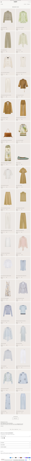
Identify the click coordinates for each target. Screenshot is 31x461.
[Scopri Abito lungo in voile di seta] (23, 334)
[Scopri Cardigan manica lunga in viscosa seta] (8, 311)
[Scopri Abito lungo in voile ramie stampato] (8, 288)
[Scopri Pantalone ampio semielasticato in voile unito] (23, 108)
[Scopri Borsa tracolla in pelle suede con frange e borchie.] (8, 130)
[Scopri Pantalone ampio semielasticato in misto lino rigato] (8, 221)
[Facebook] (1, 438)
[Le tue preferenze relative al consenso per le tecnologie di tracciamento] (29, 459)
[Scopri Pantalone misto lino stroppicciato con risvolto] (8, 85)
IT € (2, 451)
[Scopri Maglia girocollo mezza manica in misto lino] (23, 311)
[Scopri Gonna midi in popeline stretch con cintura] (8, 198)
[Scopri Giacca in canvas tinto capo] (8, 18)
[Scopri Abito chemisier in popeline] (23, 176)
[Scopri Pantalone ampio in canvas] (8, 40)
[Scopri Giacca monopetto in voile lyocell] (8, 108)
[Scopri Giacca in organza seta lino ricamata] (23, 288)
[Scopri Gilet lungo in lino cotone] (8, 401)
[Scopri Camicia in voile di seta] (23, 243)
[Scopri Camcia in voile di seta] (23, 40)
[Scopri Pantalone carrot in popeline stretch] (23, 221)
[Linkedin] (4, 438)
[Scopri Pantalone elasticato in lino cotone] (23, 401)
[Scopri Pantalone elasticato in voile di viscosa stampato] (8, 153)
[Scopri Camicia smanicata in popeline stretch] (23, 198)
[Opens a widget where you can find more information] (3, 460)
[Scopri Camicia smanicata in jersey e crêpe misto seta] (23, 63)
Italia (1, 451)
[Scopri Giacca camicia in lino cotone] (23, 379)
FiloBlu (12, 453)
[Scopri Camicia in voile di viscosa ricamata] (23, 18)
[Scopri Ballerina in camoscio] (23, 153)
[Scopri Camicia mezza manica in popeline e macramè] (8, 266)
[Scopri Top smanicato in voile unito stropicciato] (8, 243)
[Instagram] (2, 438)
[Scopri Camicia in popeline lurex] (8, 356)
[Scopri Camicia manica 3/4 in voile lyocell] (23, 85)
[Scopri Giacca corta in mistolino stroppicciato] (8, 63)
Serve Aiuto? (2, 442)
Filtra (2, 4)
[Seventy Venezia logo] (15, 2)
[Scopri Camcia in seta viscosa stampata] (23, 130)
